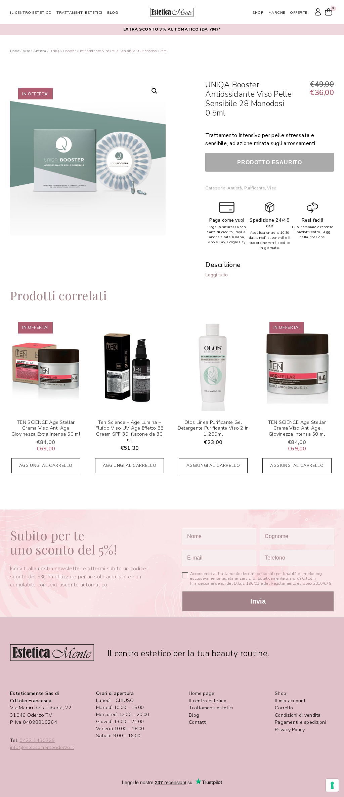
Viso (26, 50)
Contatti (198, 722)
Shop (257, 12)
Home (14, 50)
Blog (112, 12)
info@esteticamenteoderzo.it (42, 747)
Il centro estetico (31, 12)
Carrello (284, 708)
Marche (276, 12)
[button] (154, 91)
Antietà (39, 50)
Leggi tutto (216, 274)
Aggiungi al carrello (46, 465)
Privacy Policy (290, 729)
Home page (201, 693)
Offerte (298, 12)
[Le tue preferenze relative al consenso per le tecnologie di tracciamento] (332, 785)
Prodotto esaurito (269, 162)
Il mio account (290, 701)
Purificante (254, 188)
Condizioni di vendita (298, 715)
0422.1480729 (37, 740)
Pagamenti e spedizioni (300, 722)
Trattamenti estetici (79, 12)
